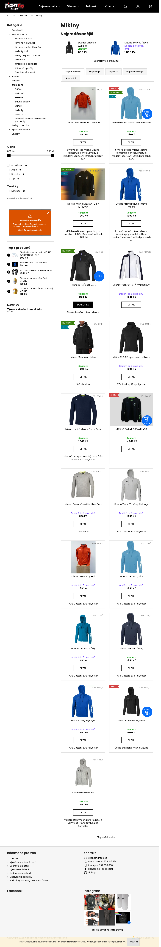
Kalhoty (19, 110)
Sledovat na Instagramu (109, 929)
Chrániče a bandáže (26, 63)
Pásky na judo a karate (27, 55)
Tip (15, 178)
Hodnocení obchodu (21, 873)
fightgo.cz (93, 872)
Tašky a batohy (20, 125)
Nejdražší (113, 71)
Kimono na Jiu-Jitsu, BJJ (28, 47)
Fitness (15, 76)
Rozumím (133, 941)
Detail (83, 142)
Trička (18, 89)
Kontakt (14, 858)
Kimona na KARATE (25, 42)
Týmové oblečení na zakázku (24, 309)
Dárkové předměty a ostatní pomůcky (30, 120)
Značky (16, 133)
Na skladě (19, 165)
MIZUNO (18, 191)
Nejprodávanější (135, 71)
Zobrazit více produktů (106, 60)
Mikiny (19, 97)
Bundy (18, 105)
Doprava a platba (19, 865)
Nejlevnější (94, 71)
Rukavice (20, 59)
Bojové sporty (19, 34)
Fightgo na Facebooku (100, 868)
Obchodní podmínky (21, 876)
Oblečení (17, 84)
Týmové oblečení (19, 869)
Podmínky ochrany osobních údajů (29, 880)
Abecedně (71, 78)
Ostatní (19, 93)
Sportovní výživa (21, 129)
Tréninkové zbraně (25, 72)
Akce (16, 169)
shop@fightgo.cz (97, 857)
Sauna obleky (22, 101)
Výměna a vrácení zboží (23, 862)
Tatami (16, 80)
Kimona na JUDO (24, 38)
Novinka (17, 174)
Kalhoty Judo (22, 51)
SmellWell (17, 30)
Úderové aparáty (24, 68)
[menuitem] (49, 6)
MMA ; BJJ (20, 114)
